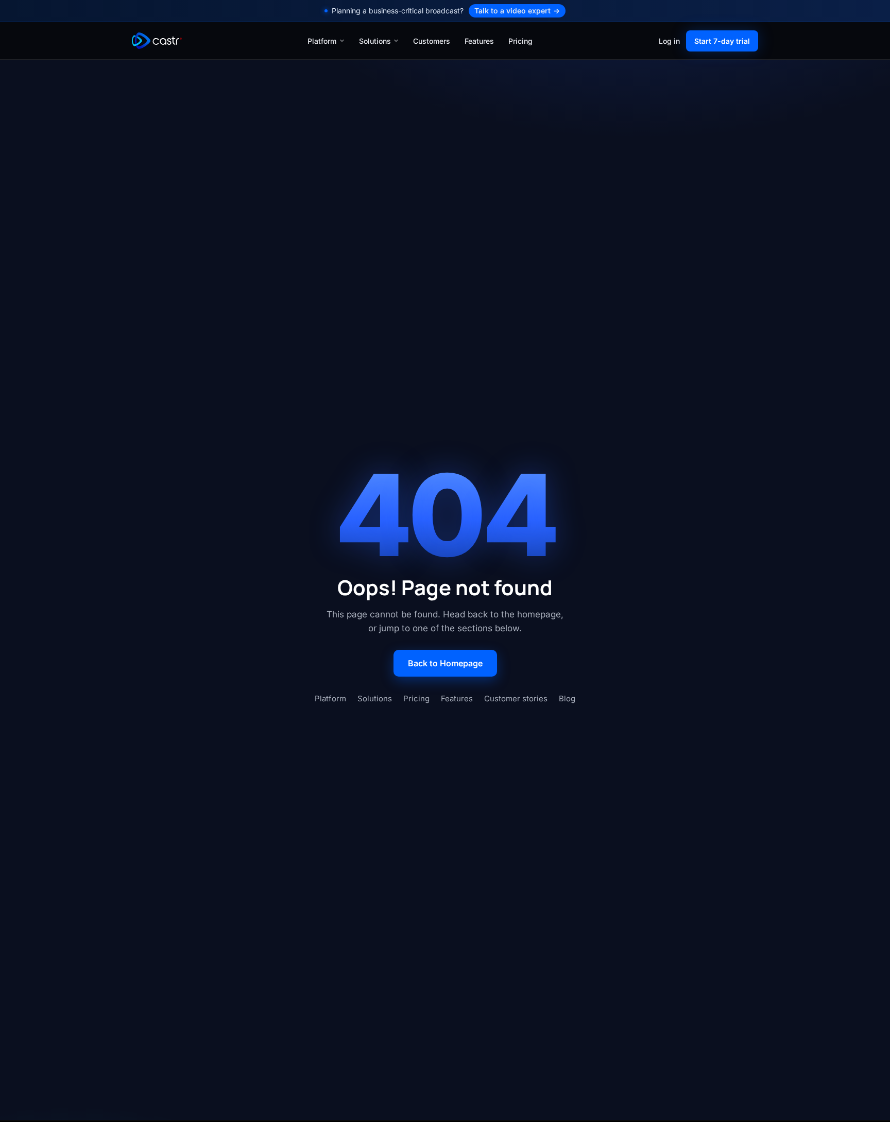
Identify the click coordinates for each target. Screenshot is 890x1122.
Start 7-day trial (722, 40)
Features (479, 40)
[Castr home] (157, 40)
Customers (431, 40)
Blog (567, 698)
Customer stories (515, 698)
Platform (321, 40)
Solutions (375, 40)
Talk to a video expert (517, 10)
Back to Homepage (445, 663)
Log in (669, 40)
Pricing (520, 40)
